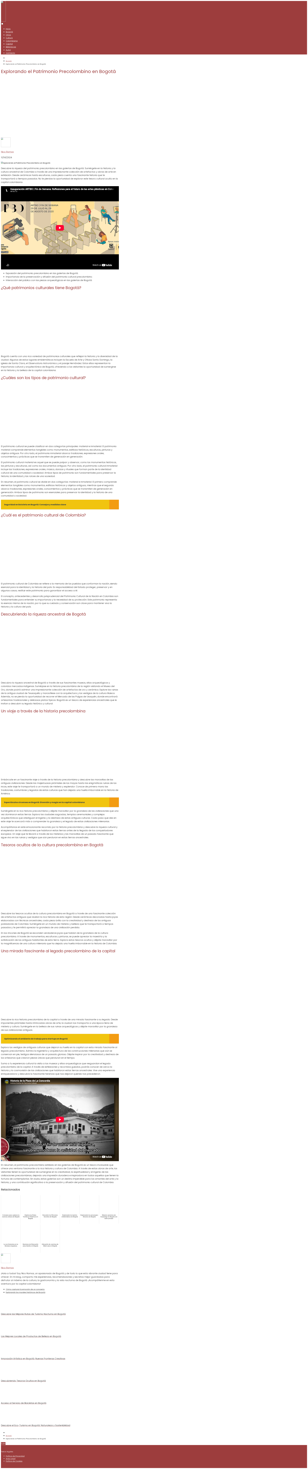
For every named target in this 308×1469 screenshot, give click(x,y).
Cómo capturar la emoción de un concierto (25, 1289)
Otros (8, 34)
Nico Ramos (7, 151)
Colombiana (12, 41)
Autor (8, 50)
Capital (9, 44)
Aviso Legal (10, 1458)
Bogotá (9, 31)
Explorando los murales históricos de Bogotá (25, 1292)
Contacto (10, 53)
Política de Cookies (14, 1461)
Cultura (9, 38)
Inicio (8, 28)
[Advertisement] (60, 107)
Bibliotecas (11, 47)
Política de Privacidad (15, 1456)
